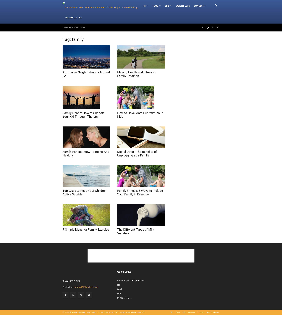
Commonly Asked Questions (131, 280)
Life (167, 5)
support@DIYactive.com (86, 287)
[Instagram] (207, 27)
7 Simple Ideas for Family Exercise (86, 229)
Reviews (191, 312)
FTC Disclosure (73, 17)
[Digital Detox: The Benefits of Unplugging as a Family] (141, 137)
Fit (118, 284)
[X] (217, 27)
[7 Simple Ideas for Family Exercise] (86, 215)
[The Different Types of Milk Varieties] (141, 215)
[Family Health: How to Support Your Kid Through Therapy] (86, 97)
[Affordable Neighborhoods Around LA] (86, 57)
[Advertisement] (195, 166)
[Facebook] (202, 27)
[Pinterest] (212, 27)
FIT (144, 5)
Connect (199, 5)
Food (155, 5)
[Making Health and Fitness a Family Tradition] (141, 57)
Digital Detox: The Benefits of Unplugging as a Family (137, 153)
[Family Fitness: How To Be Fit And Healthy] (86, 137)
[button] (215, 6)
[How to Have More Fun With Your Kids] (141, 97)
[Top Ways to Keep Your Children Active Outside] (86, 176)
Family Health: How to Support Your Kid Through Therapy (83, 114)
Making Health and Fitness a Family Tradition (136, 74)
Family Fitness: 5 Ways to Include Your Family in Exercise (140, 192)
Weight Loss (183, 5)
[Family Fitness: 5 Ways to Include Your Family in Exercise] (141, 176)
